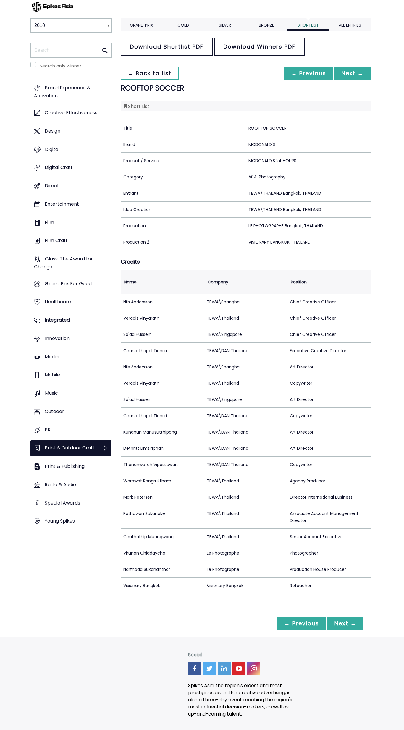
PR (48, 429)
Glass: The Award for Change (63, 262)
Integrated (57, 320)
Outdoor (54, 411)
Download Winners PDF (259, 46)
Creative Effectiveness (71, 112)
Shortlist (308, 25)
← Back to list (150, 73)
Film (49, 222)
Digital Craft (59, 167)
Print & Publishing (65, 466)
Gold (183, 25)
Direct (52, 185)
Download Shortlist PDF (166, 46)
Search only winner (60, 66)
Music (51, 393)
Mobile (52, 375)
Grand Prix (141, 25)
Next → (352, 73)
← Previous (308, 73)
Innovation (57, 338)
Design (52, 131)
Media (52, 356)
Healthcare (58, 302)
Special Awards (62, 502)
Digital (52, 149)
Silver (225, 25)
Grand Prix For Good (68, 283)
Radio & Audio (60, 484)
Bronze (266, 25)
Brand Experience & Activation (62, 92)
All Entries (350, 25)
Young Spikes (60, 521)
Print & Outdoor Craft (70, 448)
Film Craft (56, 240)
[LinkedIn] (224, 668)
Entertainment (62, 204)
